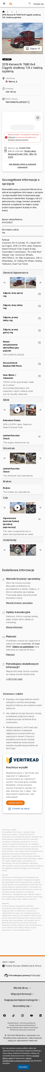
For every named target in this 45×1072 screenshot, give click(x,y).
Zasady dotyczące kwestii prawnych (22, 1025)
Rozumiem (23, 1067)
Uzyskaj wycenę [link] (15, 803)
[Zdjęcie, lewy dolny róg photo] (39, 306)
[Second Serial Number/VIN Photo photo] (39, 363)
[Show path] (12, 12)
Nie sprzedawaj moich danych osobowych (22, 1028)
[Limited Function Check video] (39, 436)
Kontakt (36, 975)
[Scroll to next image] (40, 282)
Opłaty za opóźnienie (23, 646)
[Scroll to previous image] (4, 282)
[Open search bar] (29, 3)
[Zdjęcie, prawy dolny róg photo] (39, 318)
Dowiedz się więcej (20, 809)
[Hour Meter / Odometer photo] (39, 376)
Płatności (10, 654)
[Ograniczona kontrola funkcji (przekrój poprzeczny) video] (39, 519)
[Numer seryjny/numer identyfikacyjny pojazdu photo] (39, 342)
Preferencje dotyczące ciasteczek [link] (22, 1030)
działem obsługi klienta (18, 140)
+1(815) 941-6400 (14, 679)
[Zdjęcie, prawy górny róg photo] (39, 330)
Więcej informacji (14, 627)
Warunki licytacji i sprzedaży (19, 603)
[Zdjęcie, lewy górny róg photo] (39, 293)
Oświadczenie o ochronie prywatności (22, 1023)
